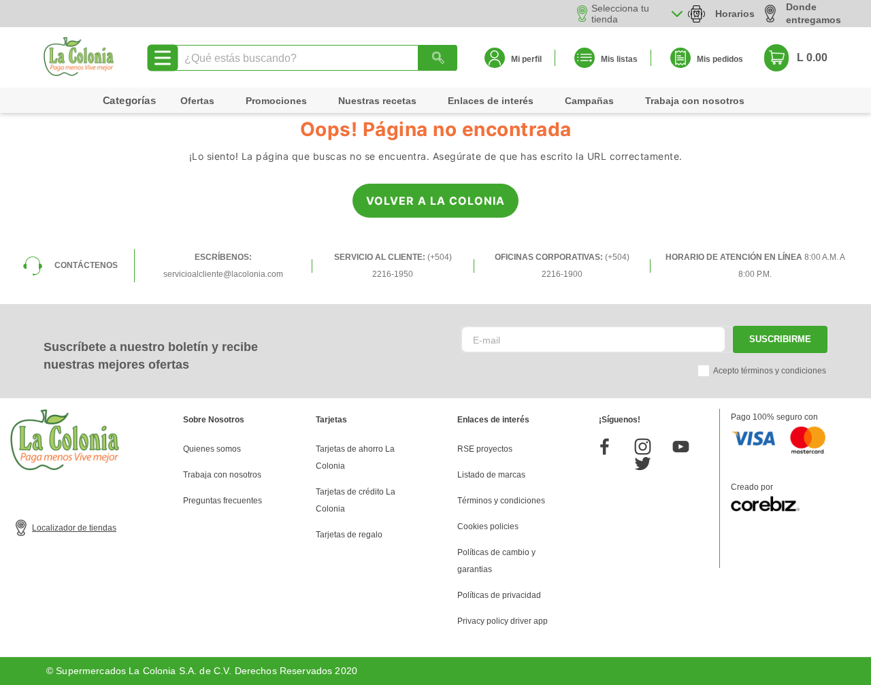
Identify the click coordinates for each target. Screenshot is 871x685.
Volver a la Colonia (435, 200)
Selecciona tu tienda (620, 13)
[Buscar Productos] (437, 58)
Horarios (735, 13)
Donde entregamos (813, 13)
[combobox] (315, 58)
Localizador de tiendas (74, 528)
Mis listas (619, 59)
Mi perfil (526, 59)
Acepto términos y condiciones (769, 370)
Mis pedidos (720, 59)
